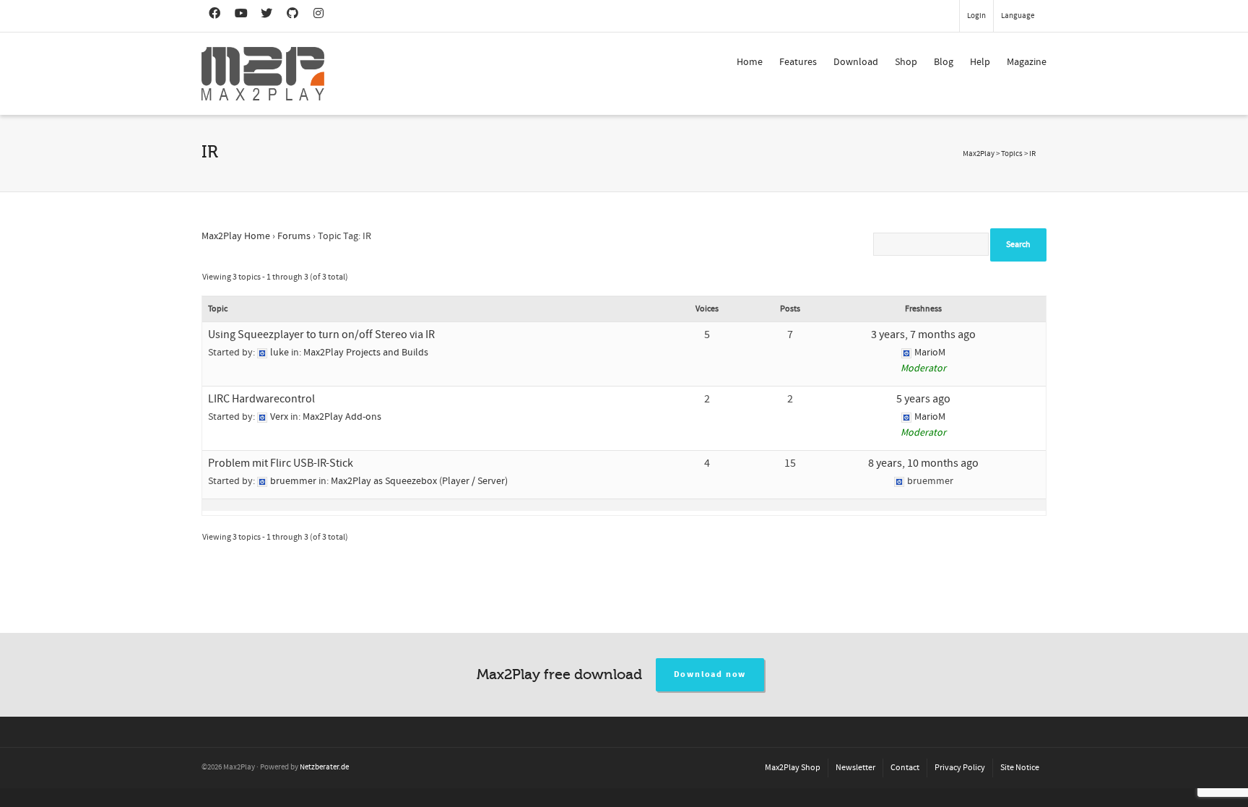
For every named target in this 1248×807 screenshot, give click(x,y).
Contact (904, 767)
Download (855, 62)
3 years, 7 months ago (923, 334)
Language (1017, 16)
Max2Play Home (236, 236)
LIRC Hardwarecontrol (261, 399)
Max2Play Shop (792, 767)
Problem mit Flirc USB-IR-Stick (280, 463)
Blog (943, 62)
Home (750, 62)
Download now (710, 674)
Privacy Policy (960, 767)
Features (798, 62)
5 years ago (923, 399)
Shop (906, 62)
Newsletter (855, 767)
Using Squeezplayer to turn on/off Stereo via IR (321, 334)
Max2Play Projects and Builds (365, 352)
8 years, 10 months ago (923, 463)
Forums (294, 236)
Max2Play (978, 154)
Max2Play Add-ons (342, 416)
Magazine (1026, 62)
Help (980, 62)
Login (976, 16)
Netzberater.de (324, 767)
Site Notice (1019, 767)
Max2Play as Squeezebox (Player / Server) (419, 481)
